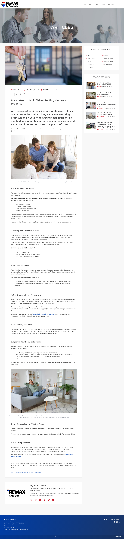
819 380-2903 (11, 527)
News (106, 55)
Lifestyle (90, 67)
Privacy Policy (81, 536)
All (88, 55)
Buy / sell (17, 90)
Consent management (102, 536)
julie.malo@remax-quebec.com (18, 529)
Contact (111, 4)
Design (90, 61)
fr (119, 4)
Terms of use (91, 536)
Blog (96, 4)
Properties (87, 4)
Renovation (108, 61)
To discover (108, 64)
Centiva (118, 536)
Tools (103, 4)
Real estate (108, 58)
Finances (90, 64)
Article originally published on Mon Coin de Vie (26, 472)
